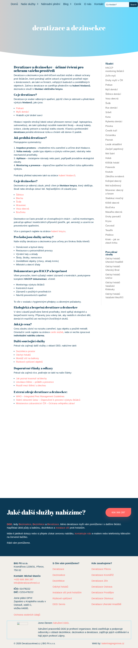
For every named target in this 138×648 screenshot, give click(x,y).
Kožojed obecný (113, 181)
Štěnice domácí (113, 94)
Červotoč (110, 225)
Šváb (18, 201)
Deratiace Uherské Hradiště (106, 604)
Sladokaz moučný (114, 198)
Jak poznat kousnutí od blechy (31, 378)
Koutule (109, 172)
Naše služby (28, 4)
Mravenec (21, 205)
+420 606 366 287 (23, 579)
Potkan (108, 85)
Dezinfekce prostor (25, 351)
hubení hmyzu (58, 231)
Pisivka (109, 126)
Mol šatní (110, 153)
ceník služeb (56, 332)
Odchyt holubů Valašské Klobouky (112, 286)
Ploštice (109, 235)
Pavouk (109, 140)
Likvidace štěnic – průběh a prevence (35, 382)
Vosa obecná (22, 208)
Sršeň (108, 112)
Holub (108, 158)
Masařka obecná (113, 212)
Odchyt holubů (23, 355)
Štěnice (20, 194)
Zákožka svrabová (114, 176)
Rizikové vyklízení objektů (29, 362)
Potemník (110, 167)
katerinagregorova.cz (113, 643)
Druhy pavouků (113, 216)
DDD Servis (59, 604)
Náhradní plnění (50, 4)
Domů (14, 4)
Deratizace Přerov (101, 569)
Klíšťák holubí (112, 162)
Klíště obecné (112, 203)
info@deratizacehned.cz (27, 582)
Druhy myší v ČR (114, 80)
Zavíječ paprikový (114, 149)
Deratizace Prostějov (103, 592)
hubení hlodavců (67, 175)
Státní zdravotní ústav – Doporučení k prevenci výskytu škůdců (48, 400)
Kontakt (99, 4)
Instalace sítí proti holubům (67, 592)
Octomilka (110, 135)
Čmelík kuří (111, 130)
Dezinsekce (59, 575)
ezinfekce (39, 524)
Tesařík (109, 230)
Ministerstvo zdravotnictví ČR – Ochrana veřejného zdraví (45, 403)
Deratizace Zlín (100, 580)
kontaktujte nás (83, 533)
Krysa (108, 221)
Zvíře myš (110, 75)
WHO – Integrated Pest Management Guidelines (40, 396)
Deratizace (58, 569)
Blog (65, 4)
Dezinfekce (59, 580)
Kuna (108, 117)
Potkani (20, 108)
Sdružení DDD (61, 623)
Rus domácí (111, 107)
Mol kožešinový (113, 185)
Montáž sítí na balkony (27, 358)
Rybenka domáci (113, 121)
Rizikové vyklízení (62, 598)
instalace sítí (62, 527)
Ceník (77, 4)
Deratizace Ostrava (102, 586)
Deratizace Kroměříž (103, 575)
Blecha (19, 198)
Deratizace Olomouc (102, 598)
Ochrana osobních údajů (27, 614)
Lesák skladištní (113, 144)
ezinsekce (25, 524)
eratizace (53, 524)
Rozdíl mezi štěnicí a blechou (31, 385)
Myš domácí (111, 89)
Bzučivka (20, 212)
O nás (87, 4)
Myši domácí (22, 112)
